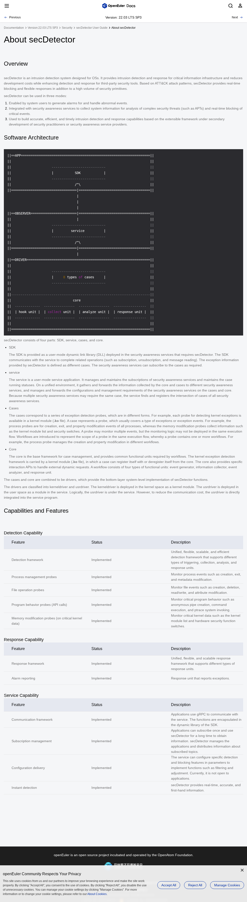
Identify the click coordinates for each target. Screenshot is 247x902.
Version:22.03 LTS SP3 (43, 27)
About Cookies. (97, 894)
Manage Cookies (227, 885)
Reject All (195, 885)
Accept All (168, 885)
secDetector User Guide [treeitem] (92, 27)
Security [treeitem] (67, 27)
